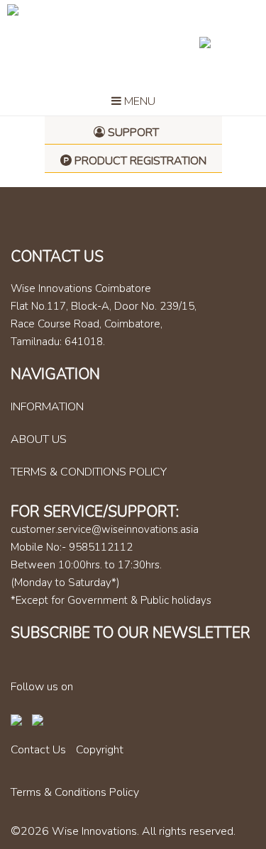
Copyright (99, 750)
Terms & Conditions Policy (89, 472)
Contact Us (38, 750)
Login (227, 42)
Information (47, 407)
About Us (39, 439)
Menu (138, 101)
